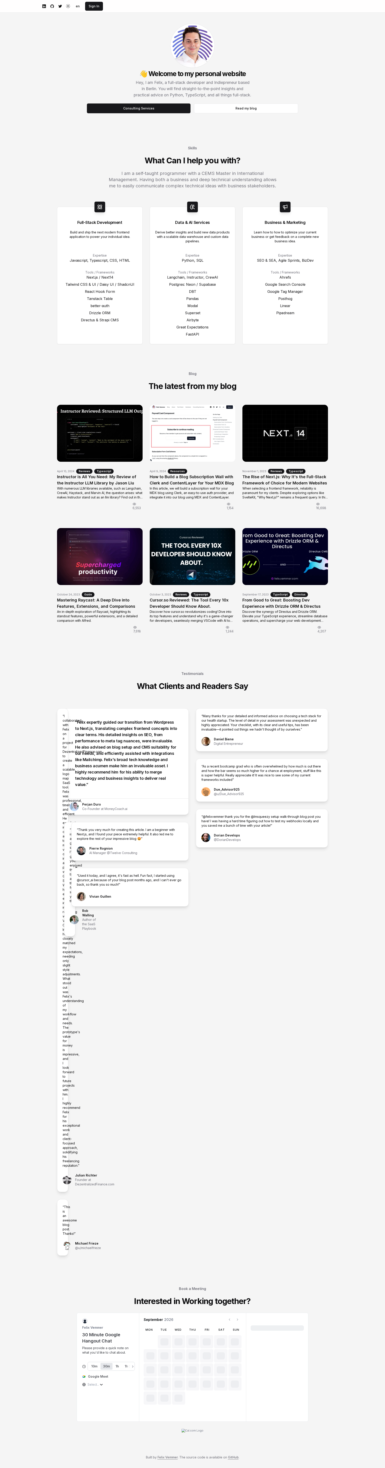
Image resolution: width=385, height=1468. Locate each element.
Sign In (94, 6)
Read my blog (246, 108)
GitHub (233, 1457)
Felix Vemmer (168, 1457)
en (78, 6)
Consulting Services (138, 108)
